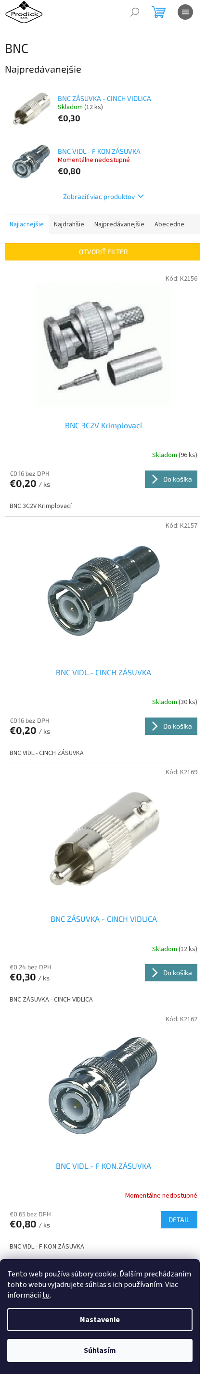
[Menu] (185, 12)
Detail (179, 1219)
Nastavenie (100, 1319)
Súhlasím (100, 1350)
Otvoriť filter (103, 252)
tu (46, 1295)
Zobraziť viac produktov (99, 196)
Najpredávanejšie (119, 224)
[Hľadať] (134, 12)
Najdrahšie (69, 224)
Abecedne (169, 224)
